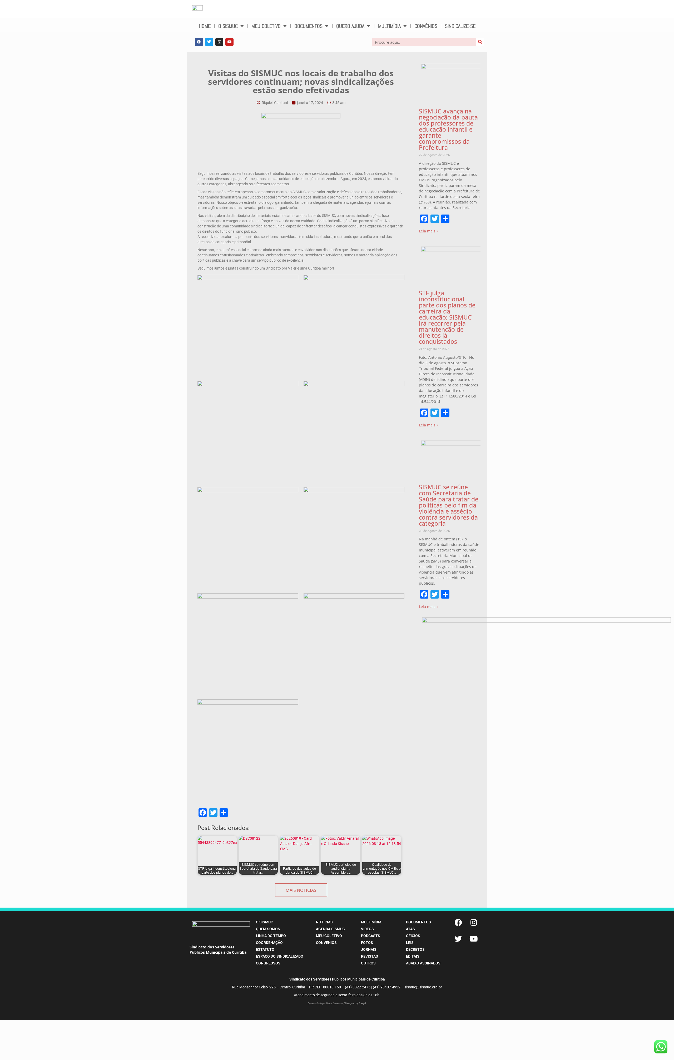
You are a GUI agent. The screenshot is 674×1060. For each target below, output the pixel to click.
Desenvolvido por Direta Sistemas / (326, 1003)
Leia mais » (428, 230)
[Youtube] (229, 42)
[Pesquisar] (480, 42)
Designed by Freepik (355, 1003)
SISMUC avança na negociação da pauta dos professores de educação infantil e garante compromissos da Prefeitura (448, 129)
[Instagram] (219, 42)
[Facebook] (199, 42)
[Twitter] (209, 42)
